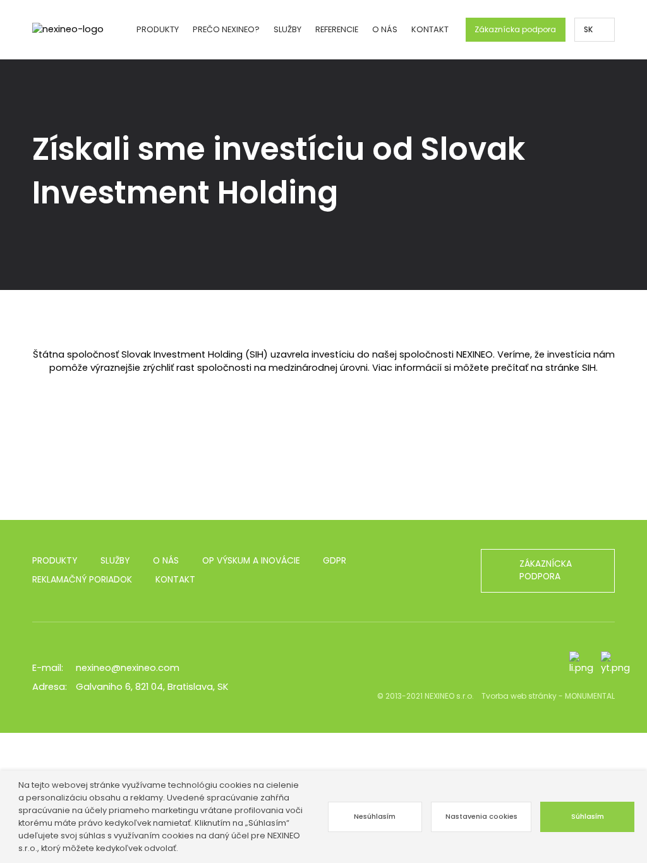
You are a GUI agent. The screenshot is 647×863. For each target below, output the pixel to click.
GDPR (334, 561)
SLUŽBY (115, 561)
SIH (589, 367)
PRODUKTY (54, 561)
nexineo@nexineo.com (127, 667)
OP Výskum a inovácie (251, 561)
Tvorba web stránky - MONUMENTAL (548, 696)
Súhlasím (587, 816)
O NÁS (166, 561)
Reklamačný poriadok (82, 580)
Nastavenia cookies (481, 816)
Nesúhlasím (375, 816)
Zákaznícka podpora (515, 29)
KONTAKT (430, 29)
